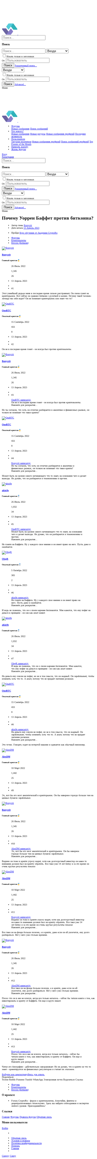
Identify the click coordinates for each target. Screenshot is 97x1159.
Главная (6, 1117)
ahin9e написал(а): (20, 597)
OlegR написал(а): (20, 663)
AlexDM (6, 756)
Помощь (15, 1145)
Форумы (14, 1117)
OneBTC (6, 310)
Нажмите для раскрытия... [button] (24, 405)
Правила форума (28, 1117)
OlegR (5, 559)
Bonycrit (28, 225)
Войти (5, 1128)
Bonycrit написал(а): (21, 463)
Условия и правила (20, 1140)
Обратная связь (44, 1117)
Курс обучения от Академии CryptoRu (38, 233)
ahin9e (5, 490)
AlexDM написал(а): (21, 848)
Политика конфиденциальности (26, 1143)
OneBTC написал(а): (21, 400)
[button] (5, 88)
